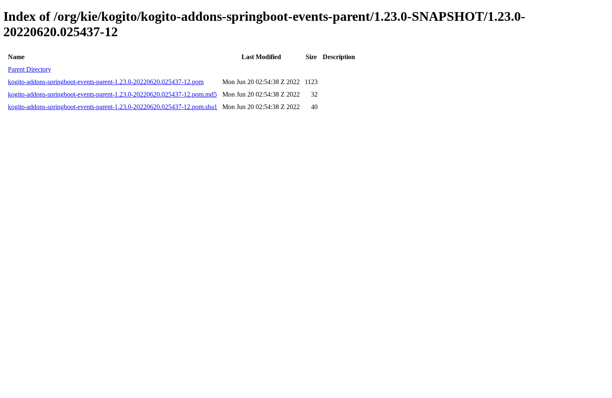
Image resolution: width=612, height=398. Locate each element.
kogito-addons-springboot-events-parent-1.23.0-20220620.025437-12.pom (106, 81)
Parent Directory (29, 69)
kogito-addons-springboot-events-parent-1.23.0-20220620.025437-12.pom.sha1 (112, 106)
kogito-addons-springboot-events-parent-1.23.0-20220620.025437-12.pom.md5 (112, 94)
